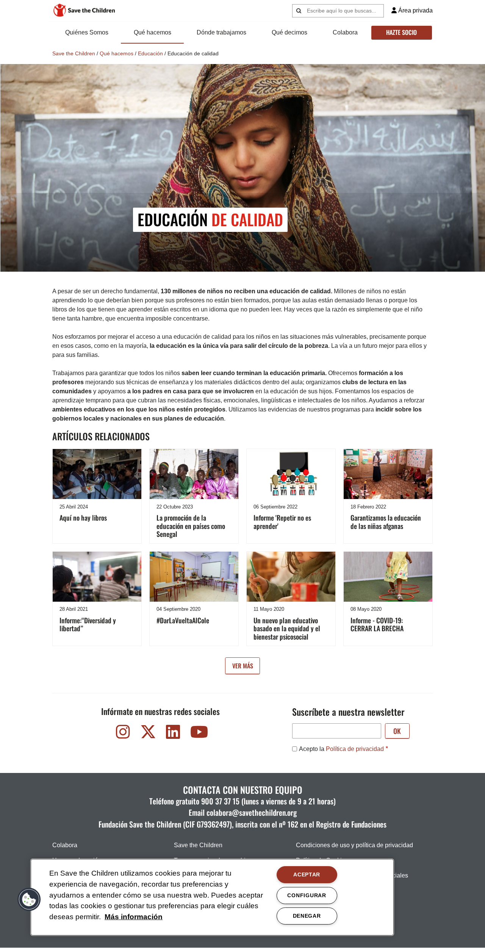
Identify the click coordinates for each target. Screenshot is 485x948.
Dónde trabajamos (221, 32)
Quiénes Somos (86, 32)
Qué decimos (289, 32)
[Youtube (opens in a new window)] (198, 734)
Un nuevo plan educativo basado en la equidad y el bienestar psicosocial (286, 628)
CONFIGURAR (306, 895)
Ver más (242, 665)
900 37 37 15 (220, 801)
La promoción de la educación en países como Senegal (190, 526)
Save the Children (73, 53)
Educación (150, 53)
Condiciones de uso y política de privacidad (354, 845)
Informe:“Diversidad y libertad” (87, 624)
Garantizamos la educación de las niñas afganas (385, 522)
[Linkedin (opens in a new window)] (173, 734)
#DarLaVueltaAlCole (182, 620)
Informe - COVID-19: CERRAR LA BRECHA (377, 624)
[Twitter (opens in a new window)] (148, 734)
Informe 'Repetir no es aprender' (282, 522)
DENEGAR (307, 916)
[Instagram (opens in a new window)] (123, 734)
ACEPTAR (306, 874)
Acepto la (341, 749)
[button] (29, 899)
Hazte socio (401, 32)
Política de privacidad (355, 749)
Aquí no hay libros (83, 517)
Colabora (345, 32)
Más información (134, 917)
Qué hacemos (152, 32)
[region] (212, 897)
